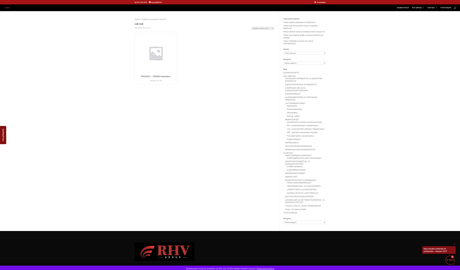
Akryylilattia (292, 112)
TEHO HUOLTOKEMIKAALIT (299, 182)
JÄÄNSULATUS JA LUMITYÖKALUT (302, 193)
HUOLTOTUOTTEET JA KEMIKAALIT (301, 180)
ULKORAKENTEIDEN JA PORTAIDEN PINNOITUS (301, 98)
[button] (3, 135)
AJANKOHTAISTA (403, 8)
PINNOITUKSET (292, 119)
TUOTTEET (431, 8)
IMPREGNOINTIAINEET (295, 173)
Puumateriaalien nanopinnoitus (300, 136)
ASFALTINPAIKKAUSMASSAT (298, 155)
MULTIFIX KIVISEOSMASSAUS (298, 146)
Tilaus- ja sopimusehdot (295, 209)
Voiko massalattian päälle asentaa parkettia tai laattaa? (303, 36)
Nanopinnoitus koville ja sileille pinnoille (304, 122)
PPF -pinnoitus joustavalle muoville (302, 132)
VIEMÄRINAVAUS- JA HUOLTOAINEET (304, 186)
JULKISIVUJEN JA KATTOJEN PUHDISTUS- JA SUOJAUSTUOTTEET (305, 201)
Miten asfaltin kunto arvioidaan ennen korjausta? (304, 31)
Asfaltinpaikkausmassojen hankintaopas (304, 158)
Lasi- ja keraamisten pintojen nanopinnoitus (306, 129)
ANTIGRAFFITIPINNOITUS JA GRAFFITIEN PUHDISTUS (303, 79)
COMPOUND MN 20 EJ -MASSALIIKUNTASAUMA (296, 89)
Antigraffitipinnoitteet (296, 170)
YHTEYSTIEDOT (445, 8)
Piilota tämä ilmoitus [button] (265, 268)
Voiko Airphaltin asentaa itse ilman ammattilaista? (298, 42)
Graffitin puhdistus (295, 166)
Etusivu (137, 19)
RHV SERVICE (417, 8)
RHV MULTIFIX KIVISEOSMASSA (299, 196)
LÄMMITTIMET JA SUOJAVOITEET (302, 189)
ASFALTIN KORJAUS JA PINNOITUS (300, 84)
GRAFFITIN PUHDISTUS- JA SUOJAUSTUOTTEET (297, 162)
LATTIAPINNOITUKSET (295, 103)
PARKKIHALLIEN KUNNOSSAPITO (300, 149)
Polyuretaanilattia (294, 109)
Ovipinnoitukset (294, 139)
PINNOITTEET (291, 176)
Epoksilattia (292, 106)
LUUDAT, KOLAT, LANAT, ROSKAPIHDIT (303, 206)
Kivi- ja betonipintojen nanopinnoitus (303, 125)
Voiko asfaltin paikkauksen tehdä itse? (299, 22)
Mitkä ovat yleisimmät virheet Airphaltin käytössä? (300, 27)
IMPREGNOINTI (292, 142)
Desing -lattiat (293, 116)
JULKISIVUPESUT (292, 94)
